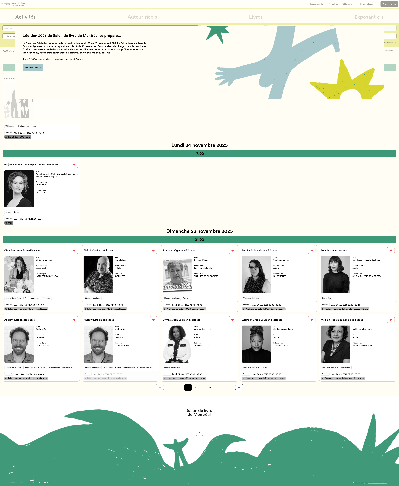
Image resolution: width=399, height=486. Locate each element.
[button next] (239, 387)
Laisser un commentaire (377, 483)
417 (210, 387)
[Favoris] (74, 164)
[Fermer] (381, 28)
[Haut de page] (199, 432)
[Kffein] (199, 412)
